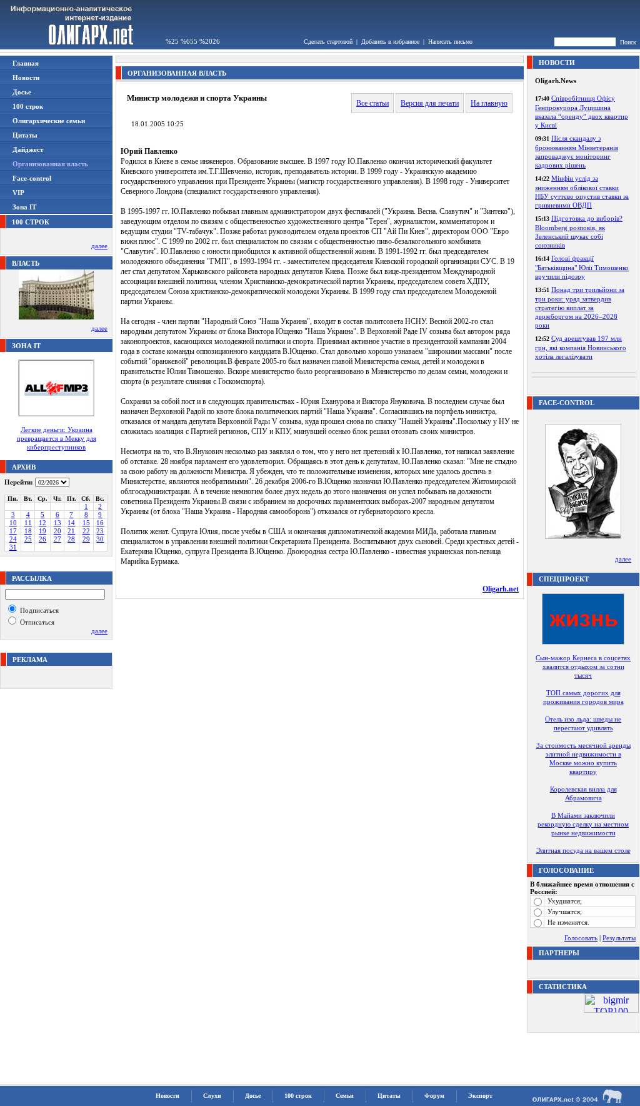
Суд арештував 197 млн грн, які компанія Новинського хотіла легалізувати (580, 347)
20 (57, 531)
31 (13, 547)
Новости (25, 77)
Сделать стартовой (328, 41)
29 (86, 539)
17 (13, 531)
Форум (434, 1095)
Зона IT (24, 207)
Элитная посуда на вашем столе (583, 850)
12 (42, 522)
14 (71, 522)
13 (57, 522)
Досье (21, 92)
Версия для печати (430, 103)
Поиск (628, 42)
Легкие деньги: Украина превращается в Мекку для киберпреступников (56, 438)
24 (13, 539)
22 (86, 531)
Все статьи (372, 103)
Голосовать (581, 938)
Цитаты (25, 135)
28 (71, 539)
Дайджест (27, 149)
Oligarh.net (500, 589)
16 (100, 522)
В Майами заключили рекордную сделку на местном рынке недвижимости (583, 824)
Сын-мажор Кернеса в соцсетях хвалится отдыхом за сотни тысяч (583, 666)
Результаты (619, 938)
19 (42, 531)
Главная (25, 63)
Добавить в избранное (390, 41)
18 (28, 531)
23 (100, 531)
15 (86, 522)
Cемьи (345, 1095)
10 (13, 522)
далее (99, 245)
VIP (18, 192)
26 (42, 539)
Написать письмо (450, 41)
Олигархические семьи (48, 120)
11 (28, 522)
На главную (489, 103)
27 (57, 539)
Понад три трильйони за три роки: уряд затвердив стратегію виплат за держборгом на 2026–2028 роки (579, 307)
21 (71, 531)
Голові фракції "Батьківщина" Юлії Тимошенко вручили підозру (582, 267)
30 (100, 539)
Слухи (212, 1095)
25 (28, 539)
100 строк (27, 106)
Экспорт (480, 1095)
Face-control (31, 178)
